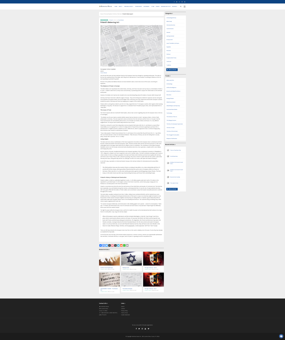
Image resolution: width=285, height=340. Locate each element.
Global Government (171, 102)
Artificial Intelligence (171, 87)
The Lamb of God (174, 183)
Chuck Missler (121, 20)
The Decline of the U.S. (172, 117)
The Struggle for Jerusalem (173, 135)
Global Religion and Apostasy (173, 106)
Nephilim (169, 47)
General (168, 32)
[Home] (105, 6)
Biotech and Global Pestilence (173, 91)
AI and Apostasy (174, 156)
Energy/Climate (170, 98)
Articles (115, 14)
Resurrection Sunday (175, 177)
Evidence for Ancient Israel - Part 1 (176, 170)
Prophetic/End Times (171, 58)
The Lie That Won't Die (175, 150)
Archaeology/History (171, 18)
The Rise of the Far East (172, 131)
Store (152, 6)
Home (116, 6)
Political (168, 54)
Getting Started (170, 36)
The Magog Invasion (171, 120)
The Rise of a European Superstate (175, 124)
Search (122, 306)
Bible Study (169, 21)
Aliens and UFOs (170, 80)
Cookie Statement (125, 315)
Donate (157, 6)
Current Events (104, 20)
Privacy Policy (124, 310)
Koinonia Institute (166, 6)
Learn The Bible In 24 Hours (173, 43)
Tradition (169, 65)
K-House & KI (170, 40)
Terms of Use (124, 312)
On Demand (146, 6)
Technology (169, 113)
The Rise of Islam (170, 127)
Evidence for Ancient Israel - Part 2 (176, 163)
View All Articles (172, 69)
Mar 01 (111, 20)
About (120, 6)
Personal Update (128, 6)
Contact (123, 308)
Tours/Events (138, 6)
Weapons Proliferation (172, 138)
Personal (169, 50)
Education (169, 95)
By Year (119, 14)
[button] (281, 336)
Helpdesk (174, 6)
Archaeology (169, 84)
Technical (169, 61)
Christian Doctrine (171, 25)
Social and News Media (172, 109)
